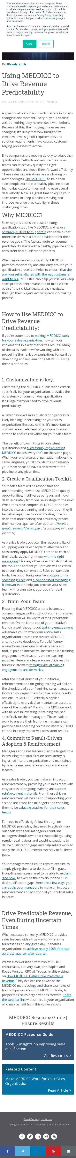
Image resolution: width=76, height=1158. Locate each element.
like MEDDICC (36, 179)
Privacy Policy (44, 15)
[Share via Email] (68, 1151)
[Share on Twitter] (22, 1151)
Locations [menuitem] (46, 1119)
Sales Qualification (31, 102)
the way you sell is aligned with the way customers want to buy (37, 274)
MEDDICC (52, 102)
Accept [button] (29, 43)
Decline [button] (46, 43)
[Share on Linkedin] (38, 1151)
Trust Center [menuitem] (31, 1119)
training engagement (57, 627)
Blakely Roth (16, 64)
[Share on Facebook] (7, 1151)
